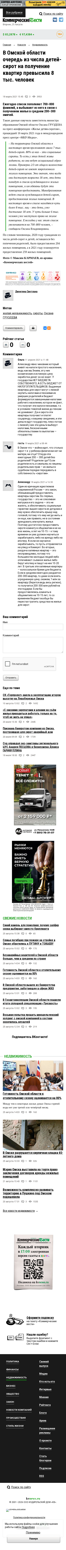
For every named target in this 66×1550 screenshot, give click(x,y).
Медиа (43, 1373)
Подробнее (28, 1527)
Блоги (43, 1412)
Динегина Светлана (26, 291)
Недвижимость (18, 1056)
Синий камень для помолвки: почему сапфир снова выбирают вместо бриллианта (31, 926)
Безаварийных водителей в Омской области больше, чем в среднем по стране (30, 956)
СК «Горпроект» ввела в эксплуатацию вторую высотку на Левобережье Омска (32, 696)
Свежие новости (17, 918)
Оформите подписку (40, 1317)
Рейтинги (45, 1405)
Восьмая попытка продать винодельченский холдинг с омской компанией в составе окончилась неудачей (31, 1018)
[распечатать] (32, 330)
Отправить (10, 677)
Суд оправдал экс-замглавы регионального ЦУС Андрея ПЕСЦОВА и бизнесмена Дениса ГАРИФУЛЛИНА (31, 747)
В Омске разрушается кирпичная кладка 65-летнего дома (33, 1154)
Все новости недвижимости (19, 1210)
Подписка (45, 1468)
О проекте (45, 1440)
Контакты (45, 1448)
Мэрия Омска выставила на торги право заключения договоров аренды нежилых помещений (31, 1173)
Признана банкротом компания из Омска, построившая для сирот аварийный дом (28, 730)
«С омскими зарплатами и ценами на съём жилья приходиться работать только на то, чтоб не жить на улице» (30, 713)
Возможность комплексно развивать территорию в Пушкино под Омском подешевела (28, 1193)
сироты (38, 313)
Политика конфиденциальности (29, 1517)
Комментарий (11, 635)
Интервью (45, 1389)
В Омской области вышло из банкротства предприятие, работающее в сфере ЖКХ (29, 986)
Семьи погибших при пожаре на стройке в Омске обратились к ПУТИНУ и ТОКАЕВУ (29, 941)
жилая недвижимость (17, 313)
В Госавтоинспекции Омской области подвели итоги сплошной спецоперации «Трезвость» (32, 1001)
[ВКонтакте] (45, 328)
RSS (41, 1476)
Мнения (44, 1397)
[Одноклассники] (49, 328)
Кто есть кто (47, 1381)
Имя (5, 622)
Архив (42, 1420)
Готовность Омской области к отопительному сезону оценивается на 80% (32, 971)
